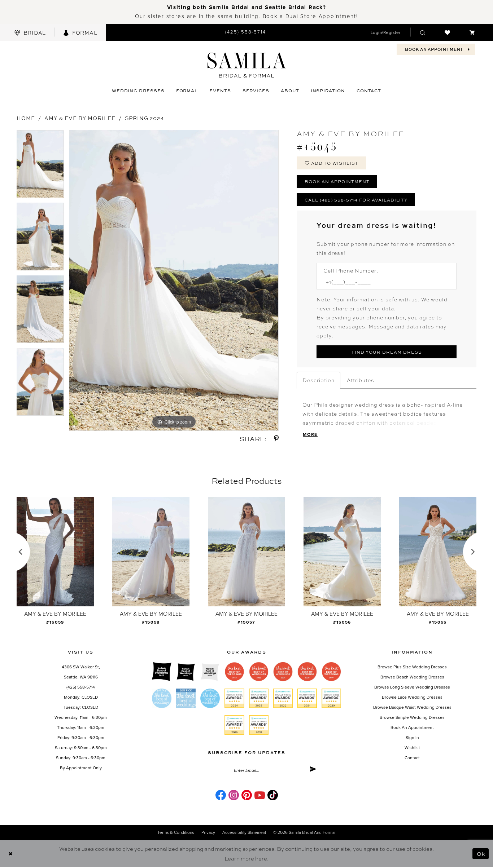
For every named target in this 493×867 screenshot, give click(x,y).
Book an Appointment (337, 181)
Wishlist (412, 747)
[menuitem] (30, 32)
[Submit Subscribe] (313, 770)
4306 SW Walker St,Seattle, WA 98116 (81, 672)
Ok (481, 854)
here (261, 858)
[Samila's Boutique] (247, 65)
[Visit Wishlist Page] (447, 32)
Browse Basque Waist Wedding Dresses (412, 707)
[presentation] (55, 551)
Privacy (208, 832)
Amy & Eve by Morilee (79, 117)
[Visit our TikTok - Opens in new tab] (272, 795)
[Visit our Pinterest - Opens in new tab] (246, 795)
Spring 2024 (144, 117)
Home (26, 117)
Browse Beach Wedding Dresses (412, 677)
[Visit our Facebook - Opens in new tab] (220, 795)
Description (318, 380)
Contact (412, 757)
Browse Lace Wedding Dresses (412, 697)
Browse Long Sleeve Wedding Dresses (412, 687)
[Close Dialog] (10, 854)
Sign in (412, 737)
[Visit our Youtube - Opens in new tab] (259, 795)
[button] (385, 32)
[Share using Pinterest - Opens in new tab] (276, 438)
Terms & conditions (175, 832)
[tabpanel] (40, 166)
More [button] (310, 434)
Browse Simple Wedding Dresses (412, 717)
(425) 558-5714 (80, 687)
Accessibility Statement (244, 832)
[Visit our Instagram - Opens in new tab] (233, 795)
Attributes (360, 380)
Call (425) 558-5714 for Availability (356, 199)
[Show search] (422, 32)
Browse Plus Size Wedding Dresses (412, 666)
